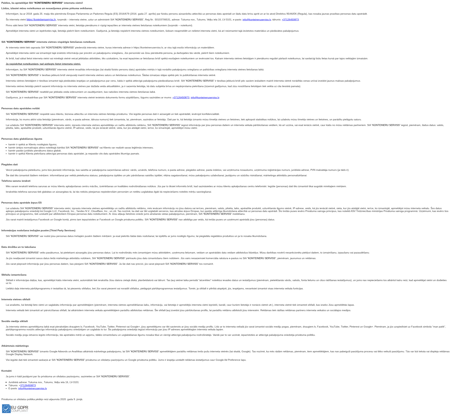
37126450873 (28, 385)
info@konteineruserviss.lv (257, 19)
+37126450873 (290, 19)
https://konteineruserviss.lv (41, 19)
